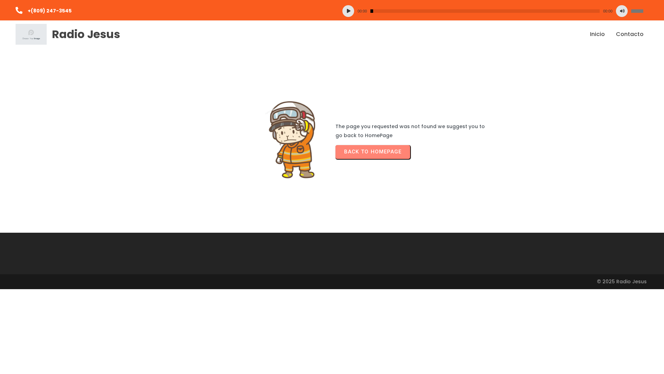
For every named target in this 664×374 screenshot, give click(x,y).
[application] (493, 11)
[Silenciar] (622, 11)
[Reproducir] (348, 11)
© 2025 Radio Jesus (622, 281)
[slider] (637, 11)
